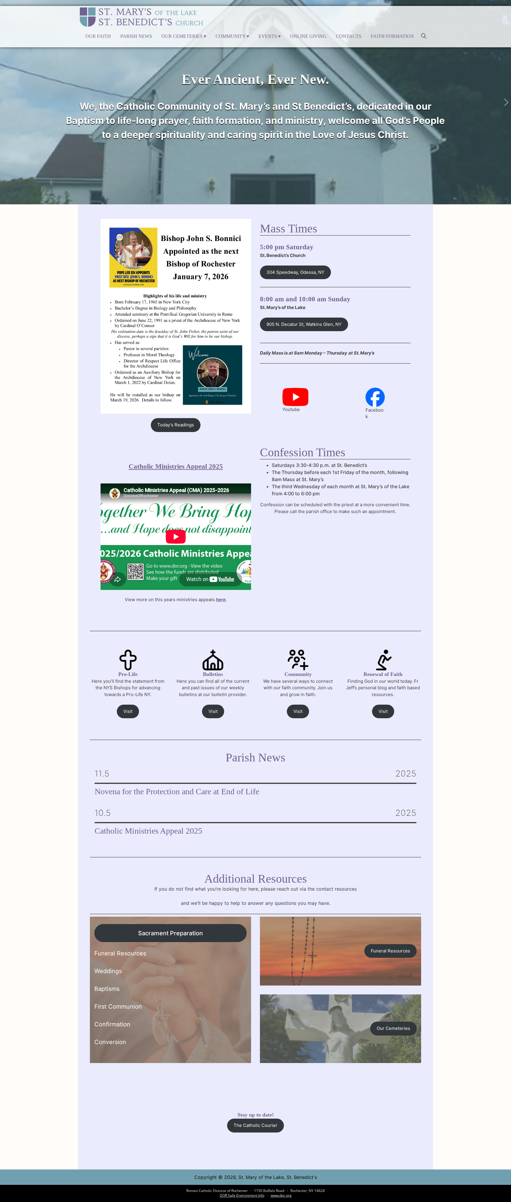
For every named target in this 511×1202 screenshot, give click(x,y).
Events (267, 36)
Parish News (136, 36)
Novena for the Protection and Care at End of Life (177, 791)
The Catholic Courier (255, 1125)
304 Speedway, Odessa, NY (295, 272)
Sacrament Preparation (170, 933)
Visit (127, 711)
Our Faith (98, 36)
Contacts (348, 36)
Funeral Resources (390, 951)
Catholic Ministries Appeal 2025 (176, 466)
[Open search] (423, 38)
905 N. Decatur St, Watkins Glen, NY (304, 324)
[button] (4, 102)
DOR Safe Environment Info (242, 1195)
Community (230, 36)
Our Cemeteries (182, 36)
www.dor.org (281, 1195)
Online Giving (308, 36)
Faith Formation (392, 36)
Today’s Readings (175, 425)
